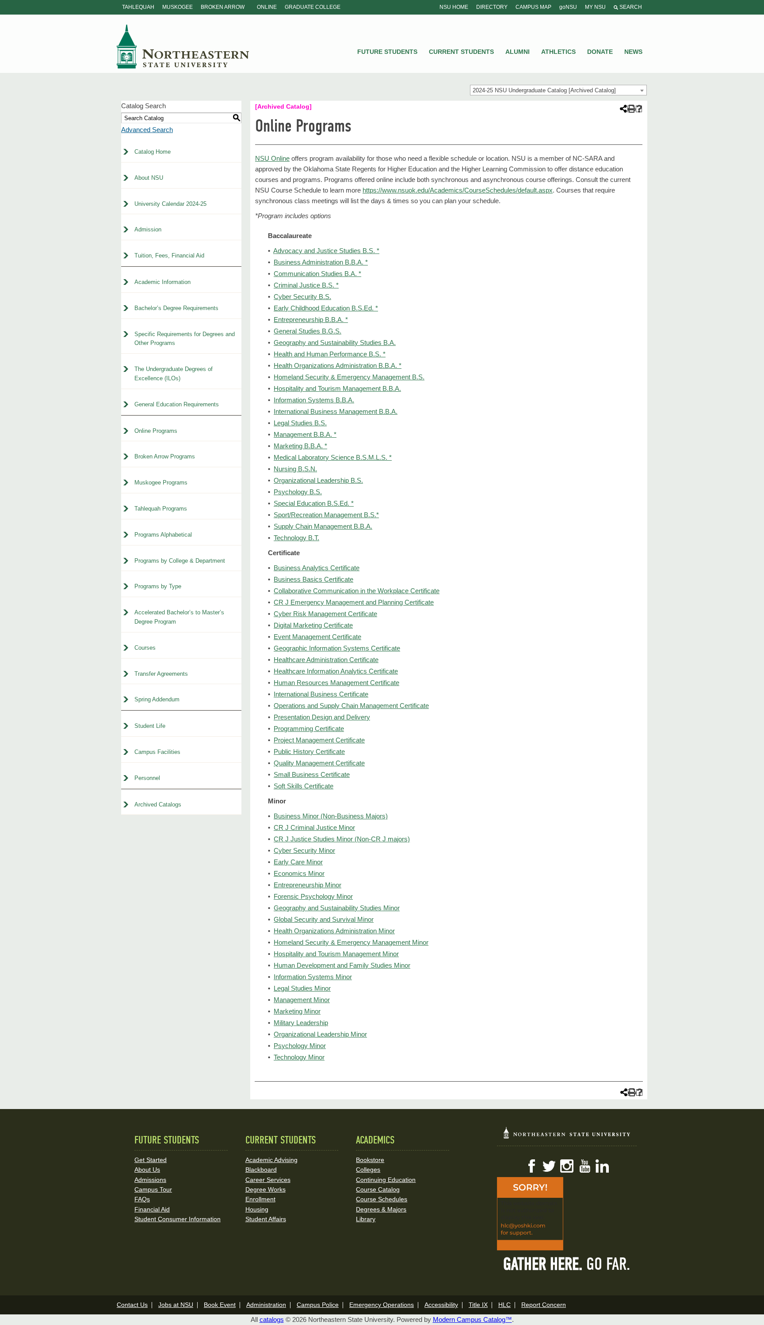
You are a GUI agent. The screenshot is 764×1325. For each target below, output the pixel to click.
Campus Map (533, 7)
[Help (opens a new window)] (639, 109)
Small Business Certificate (312, 774)
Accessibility (441, 1304)
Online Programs (155, 431)
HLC (504, 1304)
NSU (183, 46)
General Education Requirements (176, 404)
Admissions (150, 1179)
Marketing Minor (297, 1011)
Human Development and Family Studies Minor (342, 965)
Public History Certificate (309, 751)
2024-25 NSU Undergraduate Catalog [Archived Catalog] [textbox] (544, 90)
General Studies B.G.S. (307, 331)
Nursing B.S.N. (295, 469)
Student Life (149, 726)
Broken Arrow (222, 7)
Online (267, 7)
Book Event (220, 1304)
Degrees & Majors (381, 1209)
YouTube (584, 1166)
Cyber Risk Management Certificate (325, 613)
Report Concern (543, 1304)
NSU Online (272, 158)
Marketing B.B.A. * (300, 446)
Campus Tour (153, 1189)
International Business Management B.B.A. (335, 411)
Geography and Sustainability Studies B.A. (335, 342)
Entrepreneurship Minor (307, 885)
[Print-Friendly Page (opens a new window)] (630, 109)
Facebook (531, 1166)
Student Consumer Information (177, 1219)
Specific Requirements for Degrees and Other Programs (184, 339)
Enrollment (260, 1199)
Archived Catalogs (157, 804)
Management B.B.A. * (305, 434)
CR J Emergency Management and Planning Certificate (354, 602)
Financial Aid (152, 1209)
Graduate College (312, 7)
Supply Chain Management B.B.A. (323, 526)
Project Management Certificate (319, 740)
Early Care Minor (298, 862)
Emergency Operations (381, 1304)
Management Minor (302, 999)
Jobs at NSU (175, 1304)
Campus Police (318, 1304)
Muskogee (177, 7)
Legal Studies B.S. (300, 423)
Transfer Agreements (161, 673)
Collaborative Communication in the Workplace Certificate (356, 590)
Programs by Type (157, 586)
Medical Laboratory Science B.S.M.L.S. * (333, 457)
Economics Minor (299, 873)
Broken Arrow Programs (164, 456)
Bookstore (370, 1159)
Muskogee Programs (160, 482)
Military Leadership (301, 1022)
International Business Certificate (321, 694)
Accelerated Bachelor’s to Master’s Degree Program (179, 617)
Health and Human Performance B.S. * (330, 354)
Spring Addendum (157, 699)
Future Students (387, 51)
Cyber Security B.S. (302, 296)
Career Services (267, 1179)
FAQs (142, 1199)
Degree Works (265, 1189)
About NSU (148, 177)
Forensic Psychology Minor (313, 896)
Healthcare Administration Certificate (326, 659)
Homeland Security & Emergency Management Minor (351, 942)
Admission (147, 229)
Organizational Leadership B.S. (318, 480)
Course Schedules (381, 1199)
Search (630, 7)
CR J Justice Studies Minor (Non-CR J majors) (342, 839)
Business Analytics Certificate (316, 568)
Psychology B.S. (298, 492)
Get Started (150, 1159)
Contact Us (132, 1304)
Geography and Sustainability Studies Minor (337, 908)
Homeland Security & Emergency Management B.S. (349, 377)
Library (365, 1219)
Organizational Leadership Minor (320, 1034)
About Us (147, 1169)
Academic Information (162, 282)
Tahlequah (138, 7)
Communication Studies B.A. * (317, 273)
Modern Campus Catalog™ (472, 1319)
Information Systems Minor (313, 976)
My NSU (595, 7)
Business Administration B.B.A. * (321, 262)
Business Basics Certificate (313, 579)
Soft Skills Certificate (303, 786)
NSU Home (453, 7)
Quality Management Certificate (319, 763)
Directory (492, 7)
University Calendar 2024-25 (170, 204)
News (633, 51)
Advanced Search (147, 129)
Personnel (147, 778)
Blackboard (261, 1169)
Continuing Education (386, 1179)
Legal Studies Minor (302, 988)
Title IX (478, 1304)
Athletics (558, 51)
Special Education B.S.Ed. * (314, 503)
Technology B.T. (296, 537)
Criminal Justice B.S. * (306, 285)
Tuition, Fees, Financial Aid (169, 255)
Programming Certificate (309, 728)
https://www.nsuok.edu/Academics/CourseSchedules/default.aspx (458, 190)
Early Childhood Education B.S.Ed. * (326, 308)
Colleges (368, 1169)
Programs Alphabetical (163, 534)
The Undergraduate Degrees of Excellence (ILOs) (173, 374)
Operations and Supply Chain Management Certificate (351, 705)
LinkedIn (602, 1166)
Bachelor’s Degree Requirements (176, 308)
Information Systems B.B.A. (314, 400)
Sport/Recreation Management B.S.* (326, 515)
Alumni (517, 51)
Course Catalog (378, 1189)
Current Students (461, 51)
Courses (145, 647)
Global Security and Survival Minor (324, 919)
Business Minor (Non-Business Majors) (331, 816)
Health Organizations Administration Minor (334, 931)
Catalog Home (152, 151)
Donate (600, 51)
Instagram (566, 1166)
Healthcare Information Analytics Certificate (336, 671)
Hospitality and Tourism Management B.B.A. (337, 388)
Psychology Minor (300, 1045)
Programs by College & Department (179, 560)
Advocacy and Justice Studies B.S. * (326, 250)
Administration (266, 1304)
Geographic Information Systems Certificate (337, 648)
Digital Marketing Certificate (313, 625)
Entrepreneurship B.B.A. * (311, 319)
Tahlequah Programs (160, 508)
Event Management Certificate (317, 636)
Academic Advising (271, 1159)
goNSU (568, 7)
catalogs (272, 1319)
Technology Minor (299, 1057)
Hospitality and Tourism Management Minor (336, 954)
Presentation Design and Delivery (322, 717)
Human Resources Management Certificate (336, 682)
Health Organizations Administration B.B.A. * (337, 365)
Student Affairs (265, 1219)
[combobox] (558, 90)
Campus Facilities (157, 752)
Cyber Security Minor (304, 850)
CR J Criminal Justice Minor (314, 827)
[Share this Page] (622, 109)
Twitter (549, 1166)
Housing (256, 1209)
